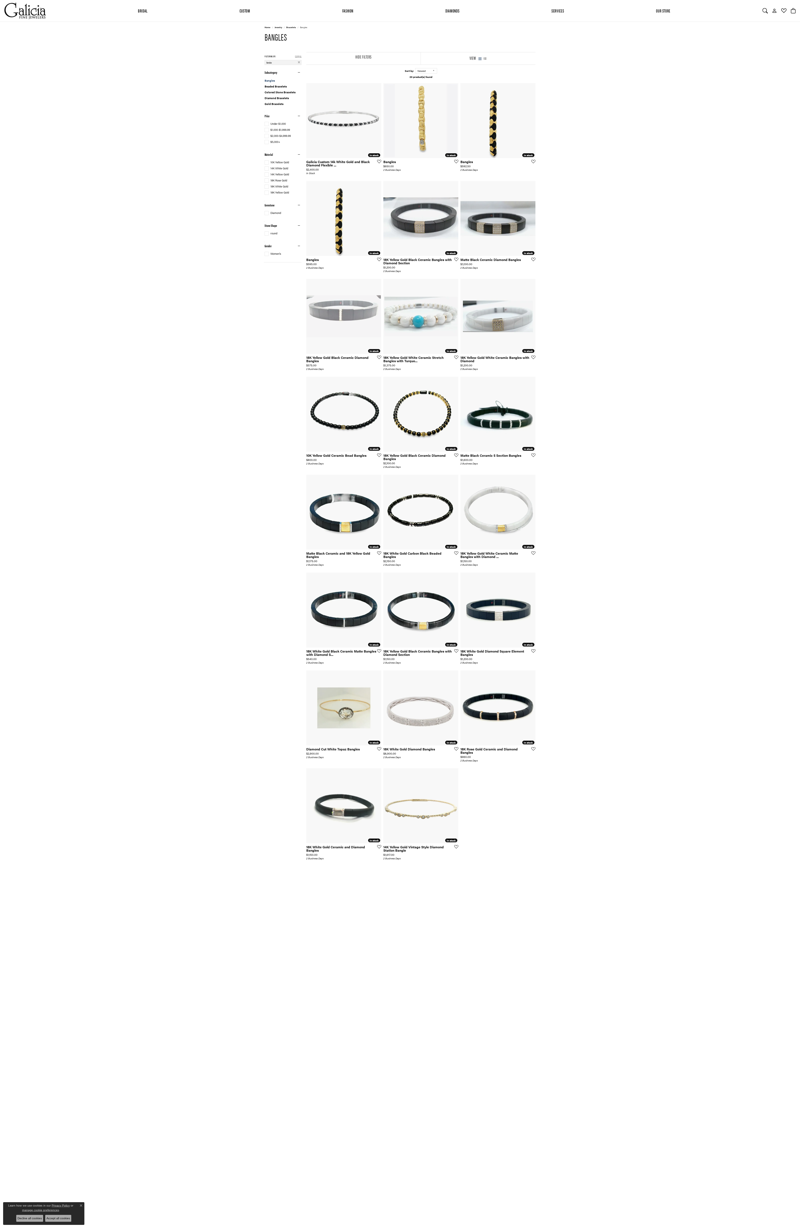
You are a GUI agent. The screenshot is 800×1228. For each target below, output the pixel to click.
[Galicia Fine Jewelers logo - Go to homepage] (25, 11)
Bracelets (291, 27)
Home (267, 27)
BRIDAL (143, 10)
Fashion (347, 10)
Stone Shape (271, 225)
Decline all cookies (30, 1218)
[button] (765, 11)
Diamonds (452, 10)
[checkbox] (275, 124)
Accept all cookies (58, 1218)
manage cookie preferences (40, 1210)
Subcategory (271, 72)
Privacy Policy (61, 1205)
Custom (245, 10)
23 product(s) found (421, 77)
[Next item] (453, 805)
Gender (268, 246)
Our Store (663, 10)
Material (269, 154)
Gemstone (270, 205)
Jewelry (278, 27)
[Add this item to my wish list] (378, 161)
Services (557, 10)
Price (267, 116)
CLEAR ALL (298, 56)
